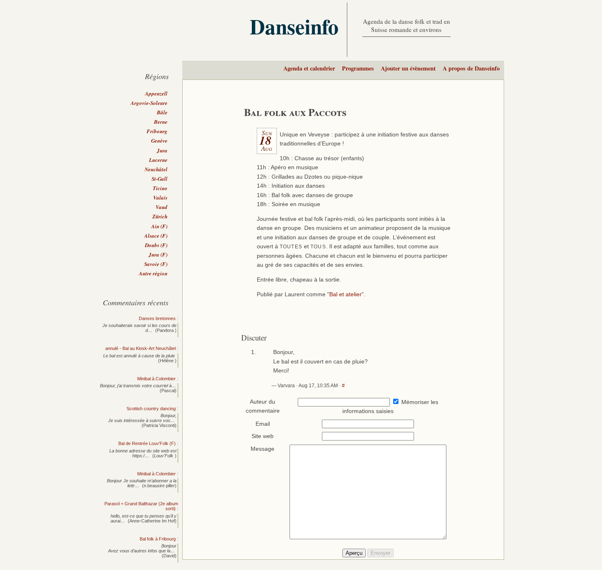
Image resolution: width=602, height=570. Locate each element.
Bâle (162, 112)
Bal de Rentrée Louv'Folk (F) (147, 443)
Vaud (161, 207)
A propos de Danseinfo (471, 68)
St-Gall (159, 178)
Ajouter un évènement (408, 68)
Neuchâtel (156, 169)
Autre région (153, 273)
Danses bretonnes (157, 318)
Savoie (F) (155, 264)
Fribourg (157, 131)
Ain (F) (159, 226)
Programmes (358, 68)
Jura (162, 150)
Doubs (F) (156, 245)
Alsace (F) (155, 235)
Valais (160, 197)
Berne (160, 121)
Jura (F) (158, 254)
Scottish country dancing (151, 408)
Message (262, 449)
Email (263, 424)
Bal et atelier (345, 294)
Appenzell (156, 93)
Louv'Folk (163, 455)
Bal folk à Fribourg (158, 538)
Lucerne (158, 160)
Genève (159, 140)
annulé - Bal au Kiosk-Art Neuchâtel (140, 348)
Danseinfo (294, 26)
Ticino (160, 188)
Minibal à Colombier (156, 378)
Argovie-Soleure (149, 103)
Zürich (159, 216)
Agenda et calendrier (309, 68)
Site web (262, 436)
